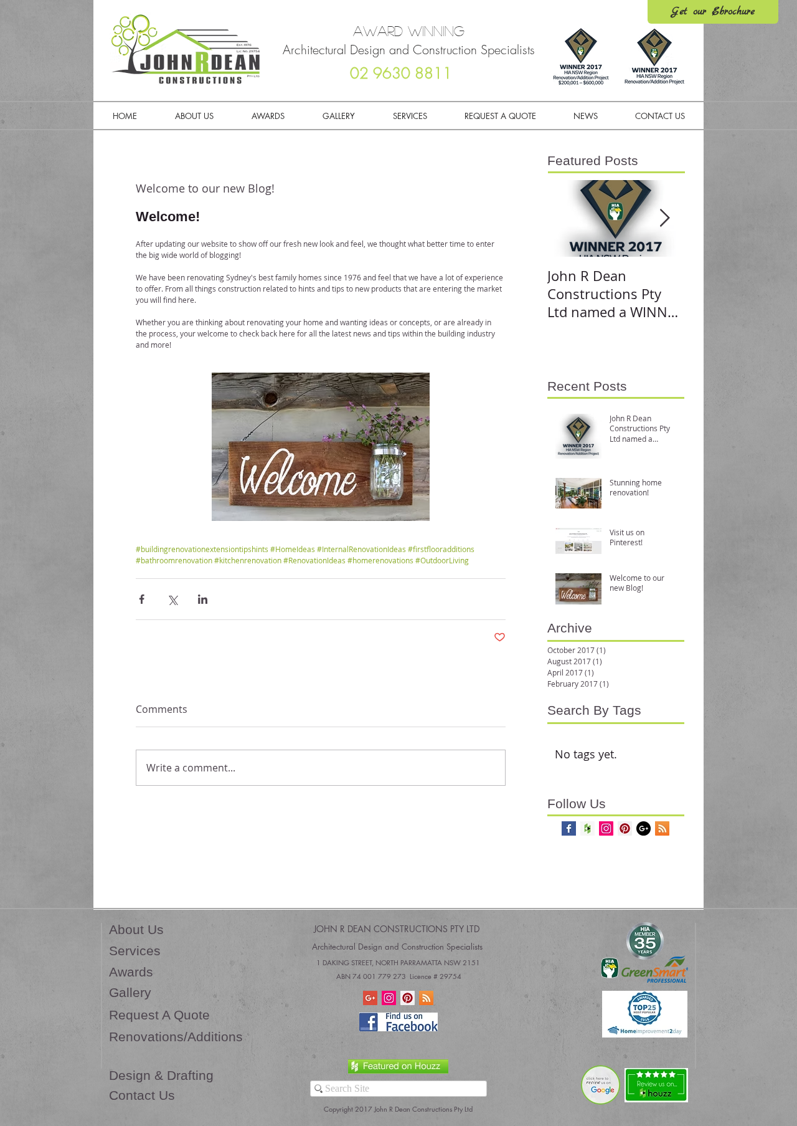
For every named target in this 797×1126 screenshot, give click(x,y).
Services (135, 950)
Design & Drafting (161, 1075)
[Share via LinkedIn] (203, 599)
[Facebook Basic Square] (569, 828)
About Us (136, 929)
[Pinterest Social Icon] (625, 828)
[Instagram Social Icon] (606, 828)
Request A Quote (159, 1015)
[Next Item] (664, 219)
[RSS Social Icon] (662, 828)
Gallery (130, 992)
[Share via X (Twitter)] (172, 599)
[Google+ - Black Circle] (643, 828)
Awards (131, 972)
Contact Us (142, 1095)
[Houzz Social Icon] (587, 828)
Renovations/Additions (176, 1036)
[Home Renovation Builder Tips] (370, 998)
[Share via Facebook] (142, 599)
